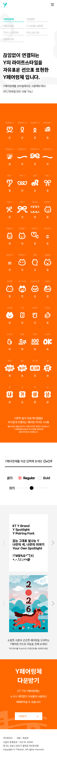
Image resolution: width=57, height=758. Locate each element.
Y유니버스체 (32, 32)
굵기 (9, 477)
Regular (29, 478)
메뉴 (52, 4)
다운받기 (28, 716)
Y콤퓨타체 (8, 39)
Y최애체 (30, 19)
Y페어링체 (8, 19)
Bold (46, 478)
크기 (12, 488)
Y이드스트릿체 (10, 32)
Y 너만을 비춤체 (34, 26)
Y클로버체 (8, 26)
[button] (53, 543)
